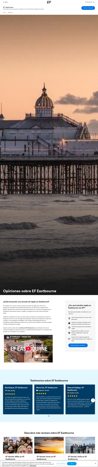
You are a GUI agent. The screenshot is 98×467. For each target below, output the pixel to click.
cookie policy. (32, 465)
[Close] (95, 463)
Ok (72, 463)
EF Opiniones (8, 7)
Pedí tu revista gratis (88, 8)
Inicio (4, 12)
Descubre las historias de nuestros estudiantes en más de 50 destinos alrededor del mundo (23, 9)
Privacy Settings (61, 463)
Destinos (10, 12)
